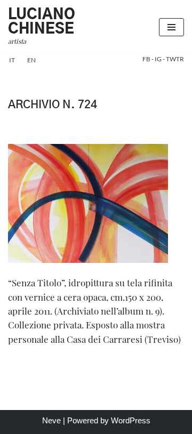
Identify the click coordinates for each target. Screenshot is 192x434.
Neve (51, 420)
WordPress (130, 420)
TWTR (175, 59)
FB (146, 59)
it (12, 60)
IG (159, 59)
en (31, 60)
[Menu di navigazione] (171, 27)
